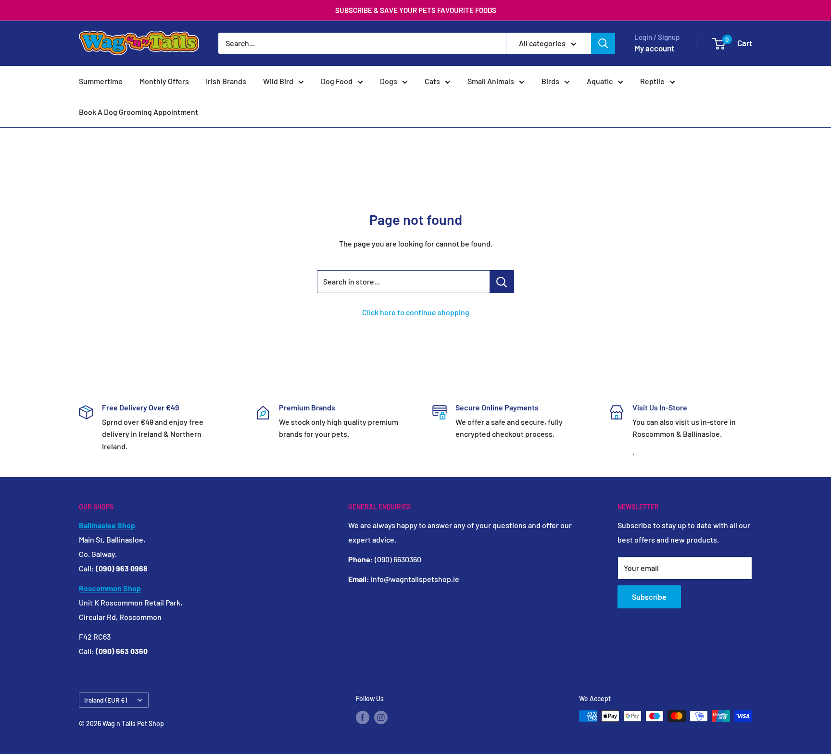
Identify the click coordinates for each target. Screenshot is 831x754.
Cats (432, 81)
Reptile (652, 81)
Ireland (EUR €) (105, 700)
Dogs (388, 81)
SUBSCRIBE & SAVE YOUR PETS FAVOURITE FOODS (415, 10)
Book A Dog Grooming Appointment (138, 111)
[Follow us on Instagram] (381, 717)
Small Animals (490, 81)
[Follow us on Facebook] (362, 717)
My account (654, 48)
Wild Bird (278, 81)
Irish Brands (226, 81)
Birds (550, 81)
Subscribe (649, 596)
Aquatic (600, 81)
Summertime (101, 81)
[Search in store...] (502, 281)
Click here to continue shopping (415, 312)
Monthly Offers (164, 81)
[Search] (603, 43)
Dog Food (337, 81)
